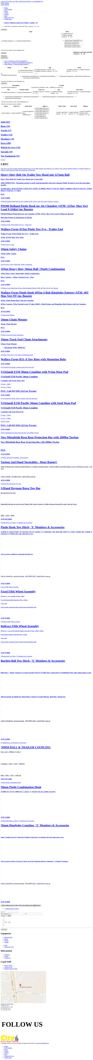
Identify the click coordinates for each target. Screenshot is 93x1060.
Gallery (6, 956)
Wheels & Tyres (9, 17)
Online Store (8, 19)
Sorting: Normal (17, 168)
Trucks (6, 12)
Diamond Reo (8, 937)
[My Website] (5, 3)
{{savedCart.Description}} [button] (9, 87)
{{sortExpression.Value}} (11, 908)
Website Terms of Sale (10, 968)
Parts (5, 16)
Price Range (4, 914)
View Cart (4, 929)
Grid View (4, 168)
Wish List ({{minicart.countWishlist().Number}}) (18, 62)
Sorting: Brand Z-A (85, 168)
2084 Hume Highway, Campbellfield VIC (31, 1)
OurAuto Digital (40, 1043)
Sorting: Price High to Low (46, 168)
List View (10, 168)
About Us (7, 954)
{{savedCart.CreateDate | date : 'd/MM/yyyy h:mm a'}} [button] (47, 87)
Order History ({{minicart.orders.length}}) (16, 64)
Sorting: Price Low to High (30, 168)
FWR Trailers (8, 9)
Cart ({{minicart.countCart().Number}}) (16, 61)
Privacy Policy (8, 965)
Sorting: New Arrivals (61, 168)
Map (17, 1)
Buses (6, 11)
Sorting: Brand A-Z (73, 168)
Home (6, 8)
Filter (9, 915)
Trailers (6, 14)
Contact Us (7, 958)
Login (47, 1043)
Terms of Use (8, 967)
